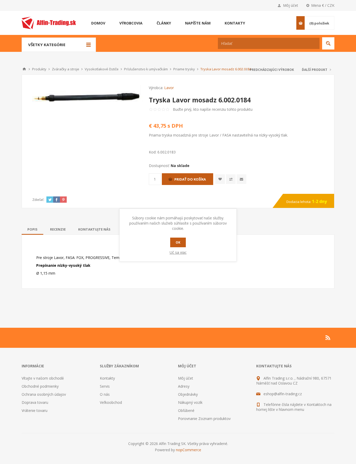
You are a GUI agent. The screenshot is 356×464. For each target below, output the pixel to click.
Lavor (169, 87)
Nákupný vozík (190, 402)
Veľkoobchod (111, 402)
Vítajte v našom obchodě (43, 378)
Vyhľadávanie (328, 43)
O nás (105, 394)
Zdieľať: (38, 199)
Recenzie (58, 229)
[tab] (32, 229)
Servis (105, 386)
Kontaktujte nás (94, 229)
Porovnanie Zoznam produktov (204, 418)
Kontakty (107, 378)
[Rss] (328, 337)
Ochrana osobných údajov (44, 394)
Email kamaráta (241, 179)
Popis (32, 229)
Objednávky (188, 394)
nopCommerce (188, 449)
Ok (178, 242)
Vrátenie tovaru (34, 410)
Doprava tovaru (35, 402)
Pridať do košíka (190, 179)
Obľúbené (186, 410)
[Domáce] (24, 69)
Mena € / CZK (322, 5)
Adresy (183, 386)
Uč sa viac (178, 252)
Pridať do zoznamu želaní (220, 179)
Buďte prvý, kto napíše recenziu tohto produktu (213, 109)
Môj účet (290, 5)
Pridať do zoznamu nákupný (231, 179)
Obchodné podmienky (40, 386)
